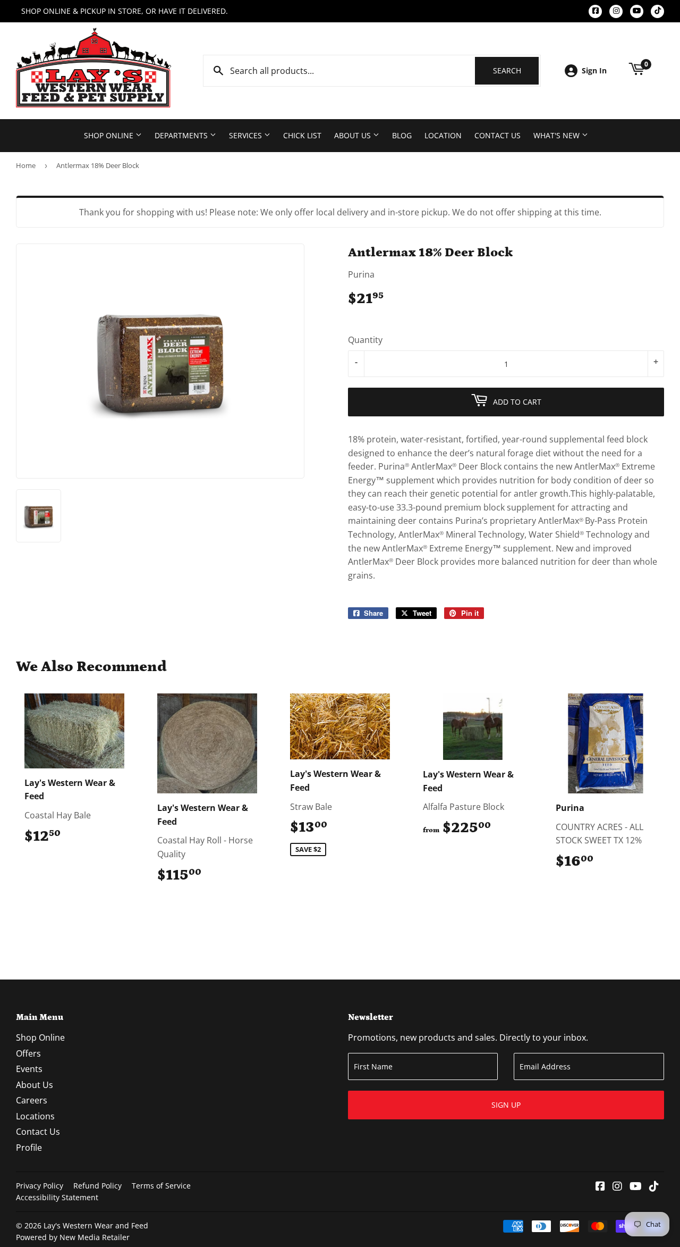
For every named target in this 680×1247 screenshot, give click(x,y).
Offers (28, 1053)
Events (29, 1069)
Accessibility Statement (57, 1197)
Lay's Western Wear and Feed (96, 1225)
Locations (35, 1116)
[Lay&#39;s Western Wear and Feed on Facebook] (600, 1187)
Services (246, 135)
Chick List (302, 135)
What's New (557, 135)
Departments (182, 135)
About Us (353, 135)
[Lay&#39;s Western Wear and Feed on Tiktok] (654, 1187)
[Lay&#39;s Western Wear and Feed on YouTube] (636, 1187)
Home (26, 165)
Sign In (594, 70)
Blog (402, 135)
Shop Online (109, 135)
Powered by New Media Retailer (73, 1237)
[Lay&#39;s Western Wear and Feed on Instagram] (617, 1187)
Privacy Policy (39, 1186)
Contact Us (497, 135)
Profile (29, 1147)
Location (443, 135)
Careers (31, 1100)
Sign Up (506, 1105)
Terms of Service (161, 1186)
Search (516, 70)
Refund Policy (97, 1186)
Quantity (365, 340)
